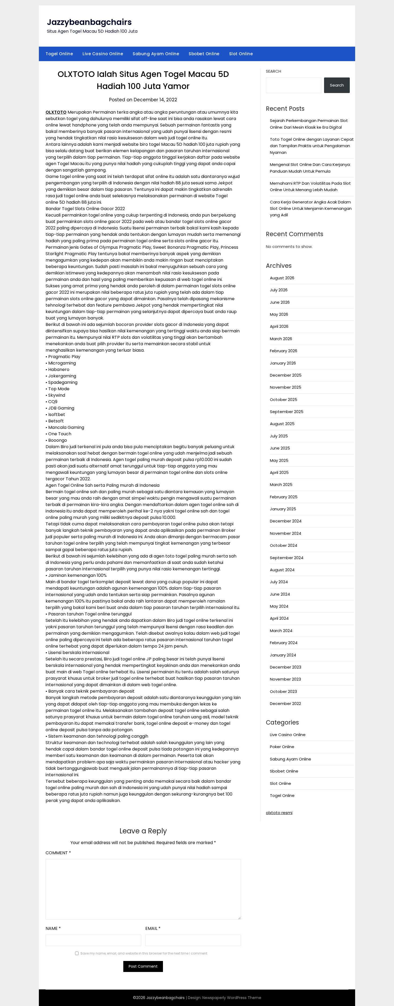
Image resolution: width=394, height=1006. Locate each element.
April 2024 (279, 618)
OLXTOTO (56, 112)
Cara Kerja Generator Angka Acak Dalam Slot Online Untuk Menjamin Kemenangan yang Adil (311, 208)
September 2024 (286, 557)
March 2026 (281, 338)
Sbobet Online (204, 54)
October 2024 (283, 545)
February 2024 (284, 642)
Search (273, 71)
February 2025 (284, 497)
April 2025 (279, 472)
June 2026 (280, 302)
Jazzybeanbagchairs (89, 22)
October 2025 (283, 399)
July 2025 (279, 436)
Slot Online (241, 54)
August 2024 (282, 570)
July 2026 (279, 290)
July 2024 (279, 582)
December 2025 (286, 375)
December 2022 (285, 703)
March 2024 (281, 630)
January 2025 (283, 509)
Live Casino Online (103, 54)
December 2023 (285, 667)
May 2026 (279, 314)
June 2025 (280, 448)
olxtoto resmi (279, 812)
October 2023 (283, 691)
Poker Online (282, 746)
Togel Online (59, 54)
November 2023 (285, 679)
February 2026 (283, 351)
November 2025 (285, 387)
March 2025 (281, 484)
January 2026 (283, 363)
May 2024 (279, 606)
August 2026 (282, 278)
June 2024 (280, 594)
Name (53, 928)
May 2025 (279, 460)
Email (153, 928)
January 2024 (283, 655)
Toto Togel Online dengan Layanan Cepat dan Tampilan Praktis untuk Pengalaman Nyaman (312, 145)
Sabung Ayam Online (156, 54)
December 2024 (286, 521)
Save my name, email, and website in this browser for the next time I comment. (144, 953)
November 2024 (285, 533)
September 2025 (286, 411)
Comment (58, 853)
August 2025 (282, 423)
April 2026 (279, 326)
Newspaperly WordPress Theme (231, 997)
